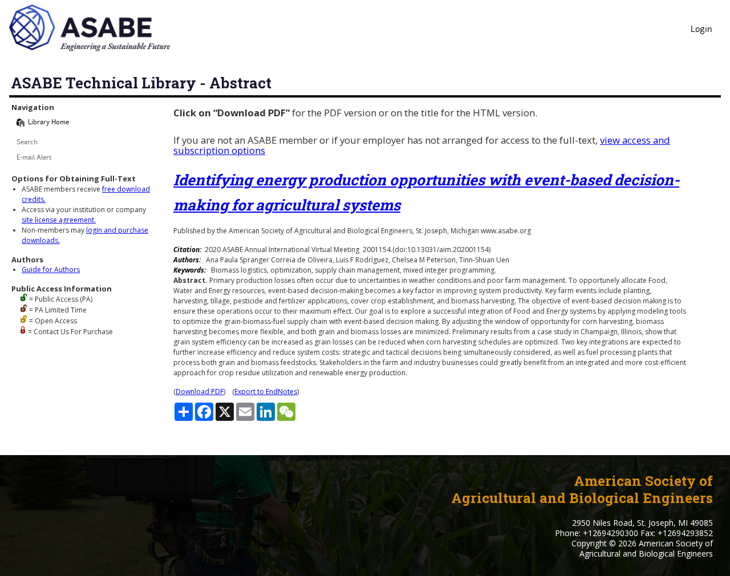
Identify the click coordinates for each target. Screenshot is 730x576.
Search (27, 143)
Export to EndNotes (265, 391)
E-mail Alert (34, 158)
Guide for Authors (51, 269)
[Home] (21, 123)
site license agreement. (59, 220)
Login (701, 30)
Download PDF (200, 391)
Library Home (48, 123)
